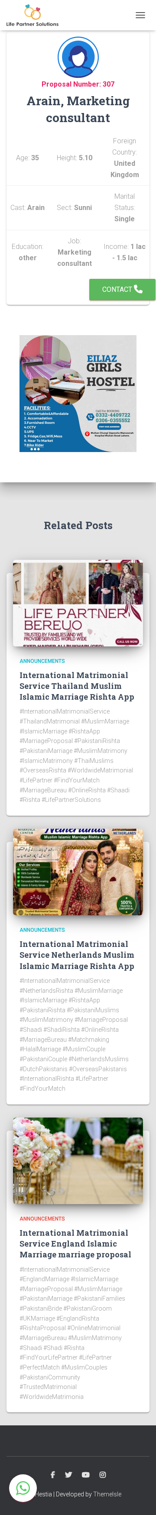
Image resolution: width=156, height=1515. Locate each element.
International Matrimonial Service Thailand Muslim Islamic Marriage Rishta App (77, 686)
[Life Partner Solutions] (35, 15)
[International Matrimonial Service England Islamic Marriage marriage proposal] (78, 1159)
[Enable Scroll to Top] (139, 1498)
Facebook (52, 1475)
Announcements (42, 661)
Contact (118, 289)
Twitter (68, 1475)
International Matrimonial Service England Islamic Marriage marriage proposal (75, 1244)
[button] (23, 1488)
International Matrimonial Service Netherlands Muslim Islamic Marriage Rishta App (77, 955)
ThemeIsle (107, 1494)
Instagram (102, 1475)
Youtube (86, 1475)
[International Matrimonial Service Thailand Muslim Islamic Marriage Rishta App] (78, 602)
